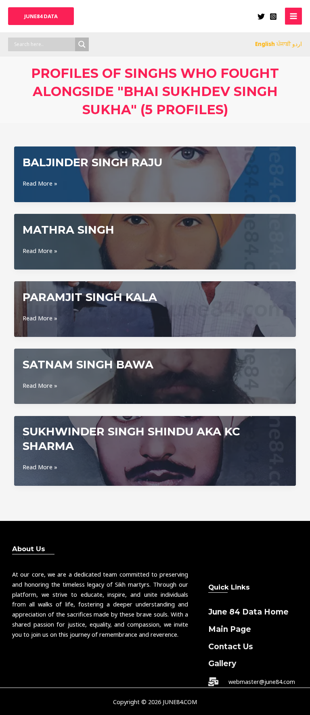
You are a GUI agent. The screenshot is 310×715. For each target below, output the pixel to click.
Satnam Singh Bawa (88, 364)
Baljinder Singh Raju (92, 162)
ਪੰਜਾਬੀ (283, 44)
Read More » (40, 183)
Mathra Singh (68, 229)
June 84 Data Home (248, 612)
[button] (41, 16)
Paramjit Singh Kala (90, 297)
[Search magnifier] (82, 44)
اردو (297, 44)
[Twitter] (261, 16)
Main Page (229, 629)
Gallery (222, 663)
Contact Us (230, 646)
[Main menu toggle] (293, 16)
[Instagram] (273, 16)
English (265, 44)
